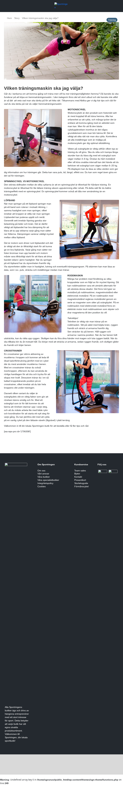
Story (17, 18)
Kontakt (78, 477)
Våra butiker (43, 477)
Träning (112, 20)
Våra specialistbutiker (48, 480)
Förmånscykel (81, 486)
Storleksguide (81, 483)
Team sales (80, 470)
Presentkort (80, 480)
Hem (9, 18)
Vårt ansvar (43, 473)
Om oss (41, 470)
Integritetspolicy (45, 483)
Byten (77, 473)
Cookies (41, 486)
